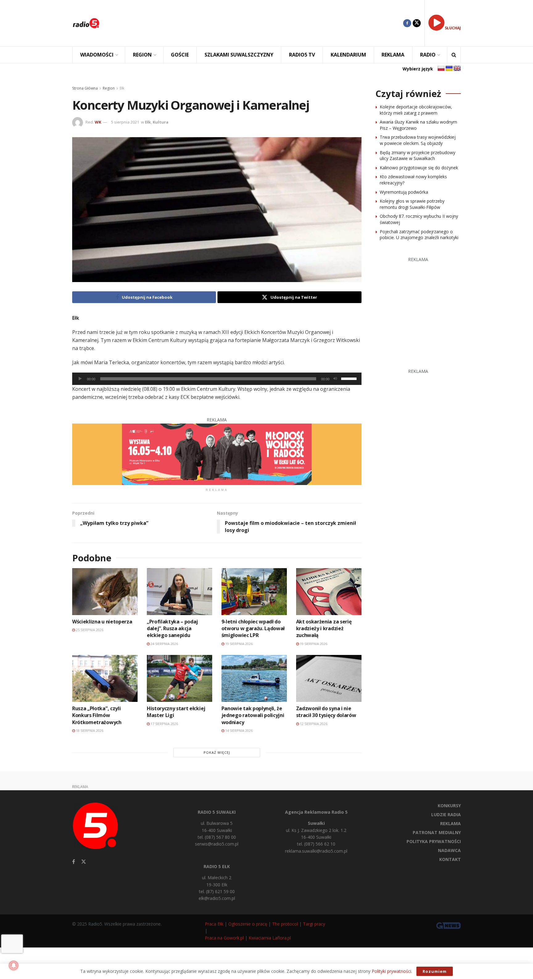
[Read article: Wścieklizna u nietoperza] (105, 591)
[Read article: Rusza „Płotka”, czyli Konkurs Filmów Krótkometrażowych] (105, 678)
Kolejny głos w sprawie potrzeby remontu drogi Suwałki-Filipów (412, 204)
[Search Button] (454, 55)
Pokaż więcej (217, 752)
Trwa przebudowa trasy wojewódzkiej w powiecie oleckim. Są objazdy (418, 140)
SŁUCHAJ (453, 28)
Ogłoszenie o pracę (247, 924)
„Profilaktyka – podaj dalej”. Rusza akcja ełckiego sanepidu (172, 628)
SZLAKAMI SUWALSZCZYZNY (239, 54)
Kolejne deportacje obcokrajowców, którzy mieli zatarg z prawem (416, 110)
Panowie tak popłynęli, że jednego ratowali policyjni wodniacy (252, 715)
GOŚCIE (180, 54)
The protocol (285, 924)
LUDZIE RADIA (446, 814)
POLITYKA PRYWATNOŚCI (434, 841)
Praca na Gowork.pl (224, 938)
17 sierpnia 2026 (164, 723)
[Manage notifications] (14, 965)
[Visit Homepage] (86, 23)
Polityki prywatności (391, 971)
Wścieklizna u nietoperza (102, 621)
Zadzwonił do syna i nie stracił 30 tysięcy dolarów (326, 712)
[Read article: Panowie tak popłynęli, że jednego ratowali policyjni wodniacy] (254, 678)
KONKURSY (449, 805)
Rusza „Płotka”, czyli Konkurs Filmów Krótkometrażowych (97, 715)
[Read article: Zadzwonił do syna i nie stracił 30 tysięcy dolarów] (329, 678)
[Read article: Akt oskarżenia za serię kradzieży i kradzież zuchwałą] (329, 591)
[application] (217, 379)
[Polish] (441, 68)
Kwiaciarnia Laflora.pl (270, 938)
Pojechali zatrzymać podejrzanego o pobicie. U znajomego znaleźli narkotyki (419, 235)
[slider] (349, 378)
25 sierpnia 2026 (89, 629)
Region (109, 88)
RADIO (428, 54)
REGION (142, 54)
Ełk (122, 88)
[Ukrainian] (449, 68)
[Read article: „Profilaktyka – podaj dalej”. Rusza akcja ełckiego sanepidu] (179, 591)
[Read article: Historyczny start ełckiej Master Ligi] (179, 678)
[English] (457, 68)
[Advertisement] (256, 23)
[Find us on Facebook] (407, 23)
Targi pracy (314, 924)
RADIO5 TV (302, 54)
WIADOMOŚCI (97, 54)
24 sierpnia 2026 (164, 643)
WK (98, 122)
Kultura (160, 122)
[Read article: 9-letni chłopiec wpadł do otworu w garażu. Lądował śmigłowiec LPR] (254, 591)
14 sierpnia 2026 (238, 730)
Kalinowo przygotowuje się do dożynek (419, 168)
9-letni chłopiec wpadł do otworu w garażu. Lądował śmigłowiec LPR (253, 628)
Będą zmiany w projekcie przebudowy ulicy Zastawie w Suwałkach (417, 156)
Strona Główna (85, 88)
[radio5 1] (217, 454)
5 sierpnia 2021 (125, 122)
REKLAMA (393, 54)
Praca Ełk (214, 924)
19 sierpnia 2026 (238, 643)
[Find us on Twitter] (417, 23)
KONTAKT (450, 859)
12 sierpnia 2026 (313, 723)
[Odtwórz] (80, 379)
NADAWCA (449, 850)
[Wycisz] (335, 379)
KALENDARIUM (348, 54)
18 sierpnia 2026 (89, 730)
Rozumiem (435, 971)
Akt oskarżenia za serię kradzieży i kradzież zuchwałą (324, 628)
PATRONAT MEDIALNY (437, 832)
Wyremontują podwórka (404, 192)
